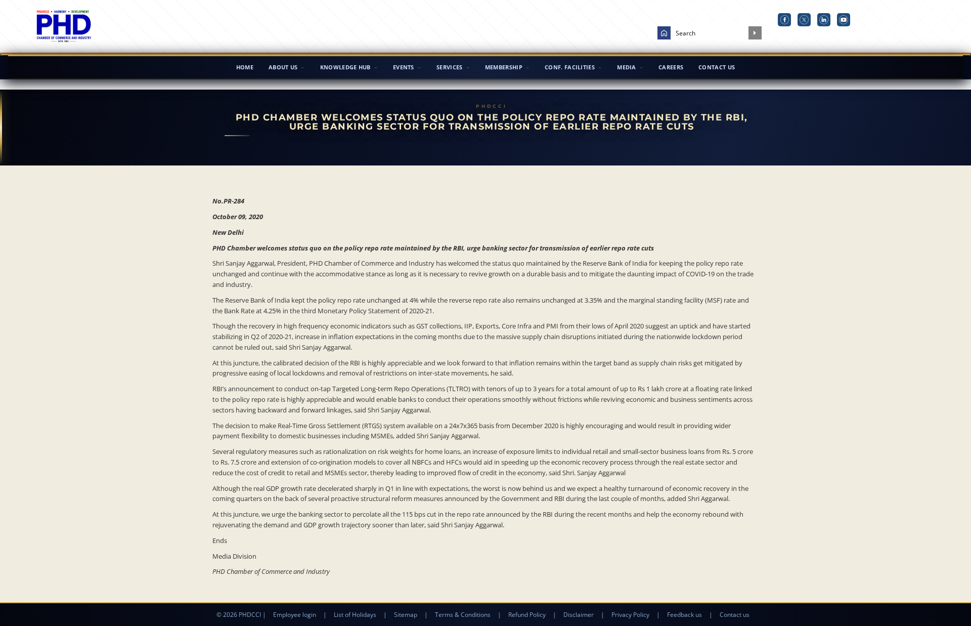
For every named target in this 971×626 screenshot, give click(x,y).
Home (244, 67)
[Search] (755, 32)
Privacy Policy (630, 614)
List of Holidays (355, 614)
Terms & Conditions (463, 614)
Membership (503, 67)
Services (449, 67)
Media (626, 67)
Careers (670, 67)
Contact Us (716, 67)
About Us (283, 67)
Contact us (734, 614)
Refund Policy (527, 614)
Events (403, 67)
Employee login (294, 614)
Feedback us (684, 614)
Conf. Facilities (570, 67)
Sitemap (405, 614)
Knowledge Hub (345, 67)
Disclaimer (578, 614)
